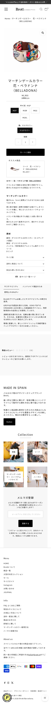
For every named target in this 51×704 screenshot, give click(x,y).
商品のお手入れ (10, 620)
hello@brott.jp (34, 654)
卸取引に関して (10, 623)
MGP (15, 110)
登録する (25, 523)
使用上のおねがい (11, 292)
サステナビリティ (11, 286)
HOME (6, 563)
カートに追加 (25, 152)
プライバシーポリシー (21, 691)
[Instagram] (8, 683)
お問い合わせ (9, 588)
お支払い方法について (12, 612)
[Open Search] (41, 9)
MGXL (25, 117)
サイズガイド (9, 581)
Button (9, 422)
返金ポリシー (8, 691)
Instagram (8, 585)
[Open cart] (45, 9)
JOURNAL (8, 592)
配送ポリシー (42, 691)
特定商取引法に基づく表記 (13, 696)
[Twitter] (12, 683)
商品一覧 (7, 570)
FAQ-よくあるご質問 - (12, 605)
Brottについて (9, 567)
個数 (25, 136)
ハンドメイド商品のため (32, 286)
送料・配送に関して (12, 616)
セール (6, 578)
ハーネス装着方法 (11, 631)
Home (7, 18)
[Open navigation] (6, 9)
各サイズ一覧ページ (28, 276)
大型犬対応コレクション (13, 574)
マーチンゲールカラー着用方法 (16, 627)
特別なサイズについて (12, 609)
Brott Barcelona (26, 698)
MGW (25, 110)
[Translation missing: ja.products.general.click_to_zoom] (43, 33)
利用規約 (33, 691)
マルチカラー (25, 130)
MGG (35, 110)
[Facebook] (5, 683)
